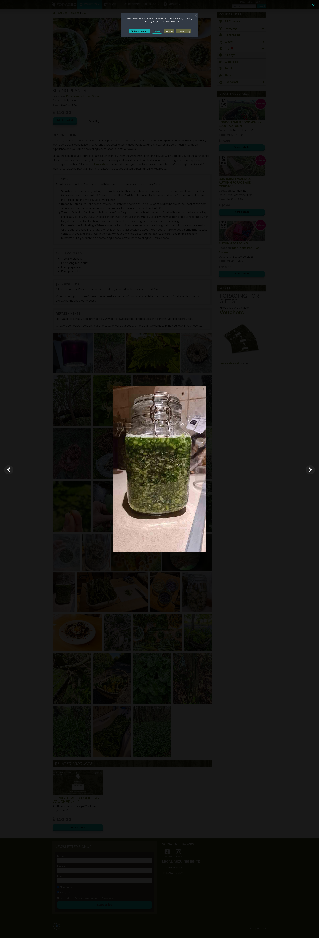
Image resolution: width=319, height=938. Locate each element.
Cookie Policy (184, 31)
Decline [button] (157, 31)
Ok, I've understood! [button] (140, 31)
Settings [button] (169, 31)
